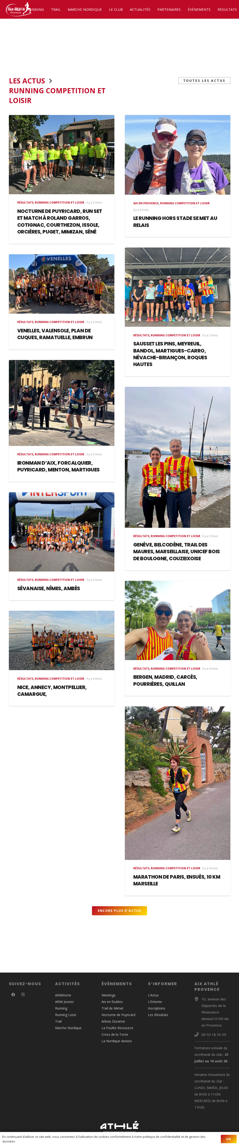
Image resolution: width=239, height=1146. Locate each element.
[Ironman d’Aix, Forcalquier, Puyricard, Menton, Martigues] (61, 403)
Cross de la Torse (115, 1034)
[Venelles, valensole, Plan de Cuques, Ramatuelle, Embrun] (61, 284)
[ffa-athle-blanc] (119, 1126)
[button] (23, 9)
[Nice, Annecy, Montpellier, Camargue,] (61, 640)
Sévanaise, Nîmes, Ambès (48, 588)
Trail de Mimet (112, 1008)
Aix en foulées (112, 1001)
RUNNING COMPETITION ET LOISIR (59, 203)
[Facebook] (13, 994)
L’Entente (155, 1001)
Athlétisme (63, 995)
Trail (58, 1021)
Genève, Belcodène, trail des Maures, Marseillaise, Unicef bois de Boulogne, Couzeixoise (176, 551)
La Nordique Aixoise (117, 1041)
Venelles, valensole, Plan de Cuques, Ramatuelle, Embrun (55, 334)
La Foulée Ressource (117, 1028)
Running (61, 1008)
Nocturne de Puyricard (118, 1015)
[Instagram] (22, 994)
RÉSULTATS (25, 203)
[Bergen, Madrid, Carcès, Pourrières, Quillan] (177, 620)
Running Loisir (65, 1015)
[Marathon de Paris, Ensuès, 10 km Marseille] (177, 783)
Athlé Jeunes (64, 1001)
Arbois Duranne (113, 1021)
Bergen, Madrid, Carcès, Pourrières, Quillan (165, 680)
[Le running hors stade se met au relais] (177, 155)
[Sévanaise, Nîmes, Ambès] (61, 531)
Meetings (109, 995)
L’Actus (153, 995)
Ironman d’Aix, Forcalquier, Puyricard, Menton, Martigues (58, 466)
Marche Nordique (68, 1028)
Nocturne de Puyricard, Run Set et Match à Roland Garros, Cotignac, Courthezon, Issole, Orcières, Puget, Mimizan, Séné (59, 221)
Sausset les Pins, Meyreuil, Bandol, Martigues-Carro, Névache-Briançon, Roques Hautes (170, 354)
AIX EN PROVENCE (146, 203)
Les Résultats (158, 1015)
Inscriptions (156, 1008)
